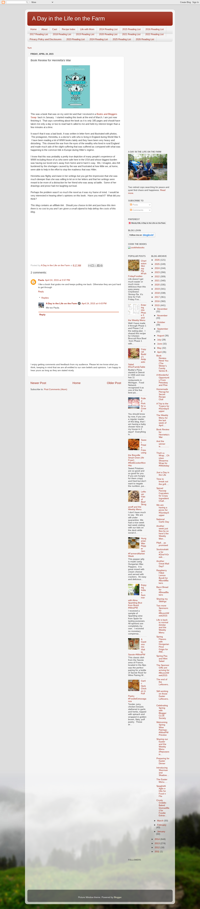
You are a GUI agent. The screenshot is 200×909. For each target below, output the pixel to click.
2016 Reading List (154, 29)
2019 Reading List (85, 34)
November (162, 315)
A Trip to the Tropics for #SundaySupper (162, 407)
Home (33, 29)
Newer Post (38, 383)
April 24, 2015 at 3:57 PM (57, 280)
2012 (157, 847)
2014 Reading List (108, 29)
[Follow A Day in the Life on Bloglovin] (141, 236)
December (162, 309)
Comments (137, 210)
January (161, 831)
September (162, 329)
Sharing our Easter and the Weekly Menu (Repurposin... (162, 747)
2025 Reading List (122, 39)
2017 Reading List (39, 34)
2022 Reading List (154, 34)
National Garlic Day (162, 520)
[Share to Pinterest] (101, 265)
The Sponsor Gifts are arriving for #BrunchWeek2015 (162, 670)
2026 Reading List (145, 39)
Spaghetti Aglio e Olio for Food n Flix (161, 791)
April (159, 352)
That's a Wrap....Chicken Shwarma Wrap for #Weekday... (162, 460)
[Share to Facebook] (98, 265)
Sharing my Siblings (162, 600)
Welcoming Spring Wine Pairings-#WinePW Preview (162, 728)
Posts (135, 205)
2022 (157, 276)
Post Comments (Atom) (55, 389)
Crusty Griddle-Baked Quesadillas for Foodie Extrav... (162, 808)
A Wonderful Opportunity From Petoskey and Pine (162, 380)
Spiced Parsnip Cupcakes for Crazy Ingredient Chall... (162, 494)
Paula (41, 280)
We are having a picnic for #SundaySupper (162, 510)
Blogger (117, 897)
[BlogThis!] (92, 265)
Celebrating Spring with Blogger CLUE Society (162, 711)
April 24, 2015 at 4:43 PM (94, 303)
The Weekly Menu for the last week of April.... (162, 420)
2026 (157, 260)
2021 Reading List (131, 34)
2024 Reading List (99, 39)
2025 (157, 264)
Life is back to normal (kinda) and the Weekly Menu (162, 626)
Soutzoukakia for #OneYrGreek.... (162, 553)
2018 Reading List (62, 34)
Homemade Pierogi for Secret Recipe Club (162, 394)
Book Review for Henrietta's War (162, 433)
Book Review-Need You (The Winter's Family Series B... (162, 363)
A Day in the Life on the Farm (68, 18)
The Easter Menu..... (162, 780)
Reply (41, 291)
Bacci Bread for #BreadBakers (162, 591)
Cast (54, 29)
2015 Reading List (131, 29)
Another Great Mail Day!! (162, 563)
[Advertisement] (149, 99)
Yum (29, 48)
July (159, 340)
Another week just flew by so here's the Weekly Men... (162, 532)
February (161, 825)
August (161, 335)
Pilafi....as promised (162, 544)
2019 (157, 289)
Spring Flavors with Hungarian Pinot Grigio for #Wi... (162, 644)
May (159, 348)
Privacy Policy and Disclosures (46, 39)
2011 (157, 851)
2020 (157, 285)
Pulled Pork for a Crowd (143, 404)
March (160, 821)
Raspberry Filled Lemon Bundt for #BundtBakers (162, 576)
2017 (157, 297)
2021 (157, 280)
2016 (157, 301)
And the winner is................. (162, 445)
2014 (157, 839)
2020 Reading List (108, 34)
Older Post (114, 383)
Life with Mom (87, 29)
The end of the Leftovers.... (162, 683)
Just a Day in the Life (162, 473)
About (44, 29)
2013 (157, 843)
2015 (157, 305)
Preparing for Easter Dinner (162, 761)
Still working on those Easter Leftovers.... (162, 696)
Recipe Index (68, 29)
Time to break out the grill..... (162, 481)
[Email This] (89, 265)
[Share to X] (95, 265)
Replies (45, 298)
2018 (157, 293)
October (161, 322)
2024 (157, 268)
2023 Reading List (75, 39)
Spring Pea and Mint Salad (161, 658)
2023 (157, 272)
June (160, 344)
